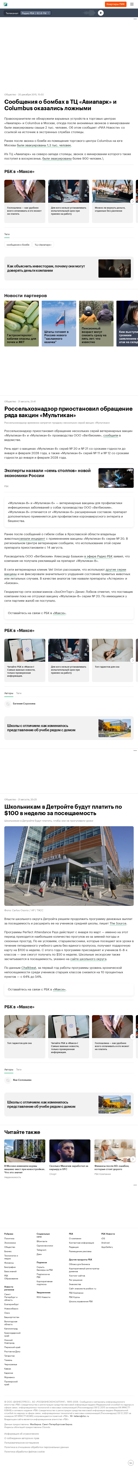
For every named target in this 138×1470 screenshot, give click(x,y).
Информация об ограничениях (21, 1465)
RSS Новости (43, 1329)
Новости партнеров (25, 296)
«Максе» (59, 612)
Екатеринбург (11, 1336)
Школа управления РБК (81, 1333)
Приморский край (11, 1415)
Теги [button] (7, 234)
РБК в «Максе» (19, 171)
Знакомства (75, 1316)
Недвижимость (12, 1209)
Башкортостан (11, 1349)
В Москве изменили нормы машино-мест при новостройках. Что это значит (24, 1202)
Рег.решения (75, 1312)
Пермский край (12, 1379)
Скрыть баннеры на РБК (45, 1301)
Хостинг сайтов (77, 1308)
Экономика (10, 1275)
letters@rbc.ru (81, 1448)
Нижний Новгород (9, 1374)
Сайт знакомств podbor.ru (82, 1320)
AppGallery (107, 1279)
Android (105, 1275)
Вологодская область (10, 1355)
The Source (118, 922)
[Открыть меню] (131, 4)
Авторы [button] (8, 693)
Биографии (10, 1299)
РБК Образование (11, 1309)
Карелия (8, 1405)
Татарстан (9, 1388)
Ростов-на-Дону (12, 1383)
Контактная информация (81, 1275)
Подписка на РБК (43, 1308)
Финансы (9, 1295)
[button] (24, 201)
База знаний (10, 1303)
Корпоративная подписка (44, 1315)
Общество (10, 94)
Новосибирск (11, 1340)
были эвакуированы (57, 158)
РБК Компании (103, 1206)
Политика (9, 1270)
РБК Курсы (74, 1329)
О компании (75, 1270)
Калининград (11, 1360)
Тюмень (8, 1392)
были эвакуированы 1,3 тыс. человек (44, 144)
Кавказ (7, 1401)
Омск (7, 1345)
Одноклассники (45, 1277)
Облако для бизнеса (79, 1296)
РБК (6, 486)
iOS (103, 1270)
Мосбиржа (35, 1456)
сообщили (110, 435)
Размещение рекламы (80, 1283)
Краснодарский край (12, 1367)
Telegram (41, 1282)
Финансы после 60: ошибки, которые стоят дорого (112, 1200)
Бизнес (8, 1283)
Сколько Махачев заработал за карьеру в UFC (68, 1200)
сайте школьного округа (88, 958)
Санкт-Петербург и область (10, 1329)
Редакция (74, 1279)
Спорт (52, 1206)
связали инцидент (32, 538)
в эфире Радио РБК (98, 555)
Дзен (39, 1286)
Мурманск (9, 1409)
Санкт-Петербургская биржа (57, 1456)
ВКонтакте (42, 1273)
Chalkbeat (28, 967)
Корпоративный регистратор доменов (84, 1302)
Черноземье (10, 1396)
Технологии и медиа (11, 1289)
